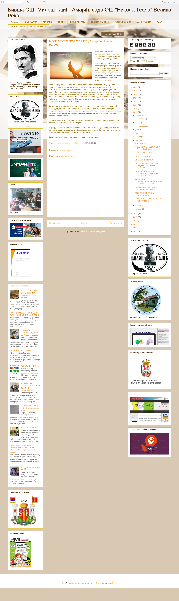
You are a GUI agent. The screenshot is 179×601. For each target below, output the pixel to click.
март (137, 140)
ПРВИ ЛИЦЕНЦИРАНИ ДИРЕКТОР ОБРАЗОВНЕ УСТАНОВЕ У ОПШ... (146, 173)
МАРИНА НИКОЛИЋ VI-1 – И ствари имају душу (30, 408)
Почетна (14, 22)
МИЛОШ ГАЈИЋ (18, 27)
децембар (140, 115)
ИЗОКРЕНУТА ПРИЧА (30, 366)
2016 (135, 221)
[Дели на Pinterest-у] (95, 143)
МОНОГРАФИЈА (144, 22)
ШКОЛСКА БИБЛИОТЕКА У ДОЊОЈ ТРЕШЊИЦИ (146, 188)
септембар (140, 126)
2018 (135, 213)
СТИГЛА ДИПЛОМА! (143, 153)
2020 (135, 109)
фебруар (139, 205)
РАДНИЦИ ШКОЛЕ (123, 22)
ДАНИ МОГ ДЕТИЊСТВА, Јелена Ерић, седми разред (30, 332)
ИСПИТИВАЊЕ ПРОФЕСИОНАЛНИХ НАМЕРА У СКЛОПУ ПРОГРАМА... (149, 181)
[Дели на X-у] (90, 143)
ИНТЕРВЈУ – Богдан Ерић (22, 350)
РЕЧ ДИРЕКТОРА (78, 22)
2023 (135, 98)
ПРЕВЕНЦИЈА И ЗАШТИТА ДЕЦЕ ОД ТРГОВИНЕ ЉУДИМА (146, 165)
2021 (135, 105)
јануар (138, 209)
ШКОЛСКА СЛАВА (28, 428)
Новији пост (55, 223)
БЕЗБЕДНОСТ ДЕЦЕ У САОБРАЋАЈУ (144, 194)
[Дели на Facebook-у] (92, 143)
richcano (97, 583)
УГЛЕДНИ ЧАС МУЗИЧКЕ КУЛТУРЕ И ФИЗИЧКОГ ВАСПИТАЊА (30, 387)
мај (137, 133)
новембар (140, 119)
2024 (135, 94)
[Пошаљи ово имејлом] (85, 143)
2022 (135, 101)
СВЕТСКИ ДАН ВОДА (144, 160)
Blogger (114, 583)
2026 (135, 87)
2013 (135, 231)
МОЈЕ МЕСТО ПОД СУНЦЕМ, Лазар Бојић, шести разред (148, 148)
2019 (135, 112)
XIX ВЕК (61, 22)
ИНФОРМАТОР (30, 22)
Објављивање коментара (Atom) (92, 232)
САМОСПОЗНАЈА (142, 156)
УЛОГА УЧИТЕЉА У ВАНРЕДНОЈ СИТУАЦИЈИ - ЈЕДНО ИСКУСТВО (24, 314)
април (138, 137)
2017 (135, 217)
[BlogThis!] (87, 143)
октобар (139, 122)
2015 (135, 224)
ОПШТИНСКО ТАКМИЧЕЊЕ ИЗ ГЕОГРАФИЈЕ (148, 200)
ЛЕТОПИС (47, 22)
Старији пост (115, 223)
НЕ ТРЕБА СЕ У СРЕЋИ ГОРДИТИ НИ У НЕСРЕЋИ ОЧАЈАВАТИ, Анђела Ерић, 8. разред (22, 448)
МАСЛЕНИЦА (141, 143)
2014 (135, 228)
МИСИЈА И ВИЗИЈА (100, 22)
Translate (150, 61)
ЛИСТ (159, 22)
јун (136, 129)
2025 (135, 91)
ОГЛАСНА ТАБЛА (38, 27)
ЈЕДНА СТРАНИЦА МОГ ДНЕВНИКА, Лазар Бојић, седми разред (29, 294)
